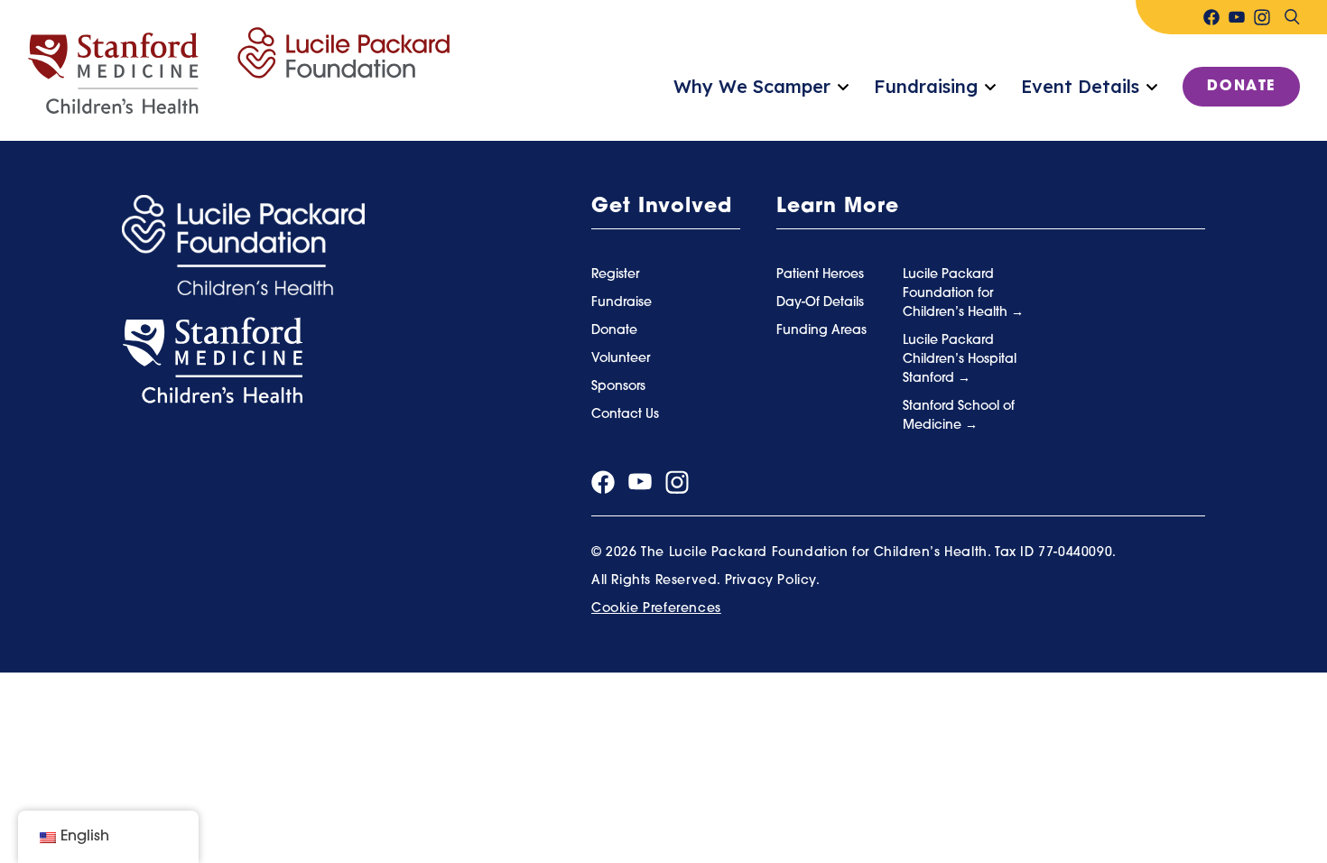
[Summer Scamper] (238, 71)
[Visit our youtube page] (1237, 17)
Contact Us (625, 415)
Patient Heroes (820, 275)
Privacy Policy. (773, 581)
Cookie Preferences (656, 609)
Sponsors (618, 387)
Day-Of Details (820, 303)
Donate (1241, 86)
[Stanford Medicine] (212, 361)
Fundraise (621, 303)
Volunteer (620, 359)
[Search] (1292, 17)
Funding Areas (821, 331)
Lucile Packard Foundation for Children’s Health (957, 294)
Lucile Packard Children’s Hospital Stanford (959, 359)
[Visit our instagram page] (1262, 17)
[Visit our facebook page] (1211, 17)
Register (615, 275)
